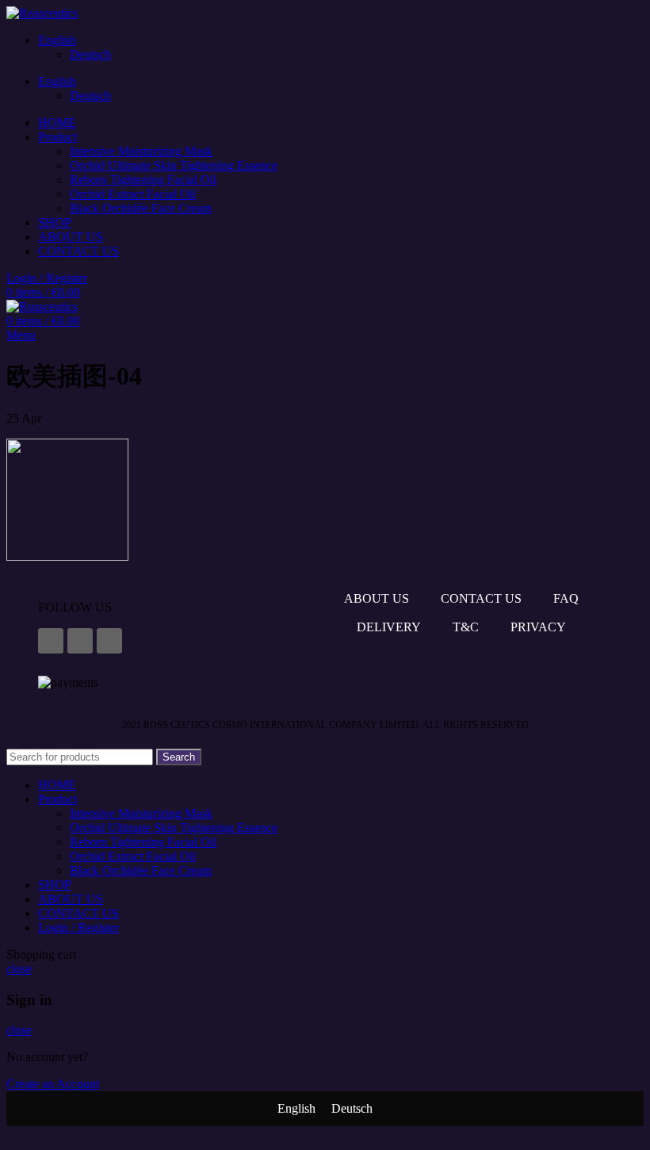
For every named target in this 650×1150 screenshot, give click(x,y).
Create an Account (52, 1084)
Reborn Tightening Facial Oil (143, 179)
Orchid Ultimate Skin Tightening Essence (173, 165)
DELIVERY (389, 627)
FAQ (566, 598)
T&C (466, 627)
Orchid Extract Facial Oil (133, 194)
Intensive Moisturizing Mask (141, 151)
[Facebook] (50, 641)
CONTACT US (481, 598)
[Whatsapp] (109, 641)
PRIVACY (538, 627)
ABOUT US (376, 598)
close (19, 969)
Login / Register (78, 927)
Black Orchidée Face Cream (141, 208)
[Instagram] (80, 641)
